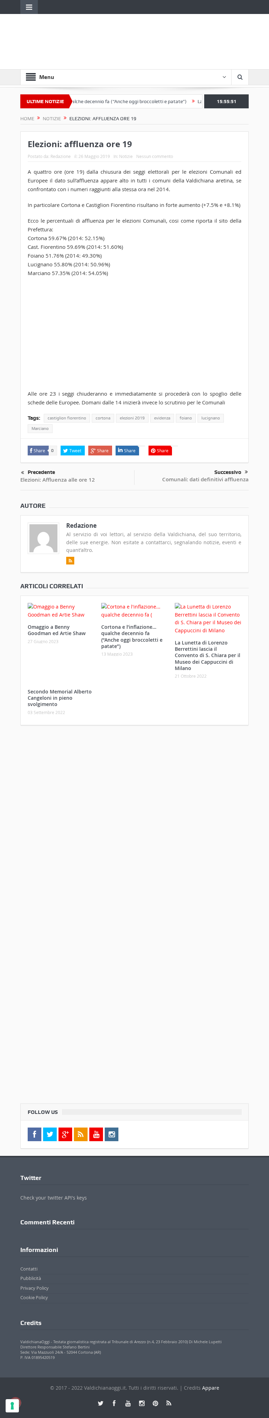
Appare (210, 1387)
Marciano (40, 428)
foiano (186, 418)
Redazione (60, 156)
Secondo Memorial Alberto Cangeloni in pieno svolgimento (60, 697)
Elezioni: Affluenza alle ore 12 (57, 479)
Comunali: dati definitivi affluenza (205, 479)
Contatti (28, 1269)
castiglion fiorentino (67, 418)
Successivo (227, 472)
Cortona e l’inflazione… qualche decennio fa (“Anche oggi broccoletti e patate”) (86, 101)
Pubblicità (30, 1278)
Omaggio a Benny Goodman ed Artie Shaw (56, 630)
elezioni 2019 (132, 418)
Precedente (41, 472)
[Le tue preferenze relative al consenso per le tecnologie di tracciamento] (12, 1405)
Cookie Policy (34, 1297)
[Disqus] (134, 823)
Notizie (126, 156)
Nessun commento (154, 156)
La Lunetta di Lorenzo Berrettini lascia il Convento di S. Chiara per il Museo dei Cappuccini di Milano (207, 655)
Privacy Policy (34, 1288)
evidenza (162, 418)
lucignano (210, 418)
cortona (103, 418)
